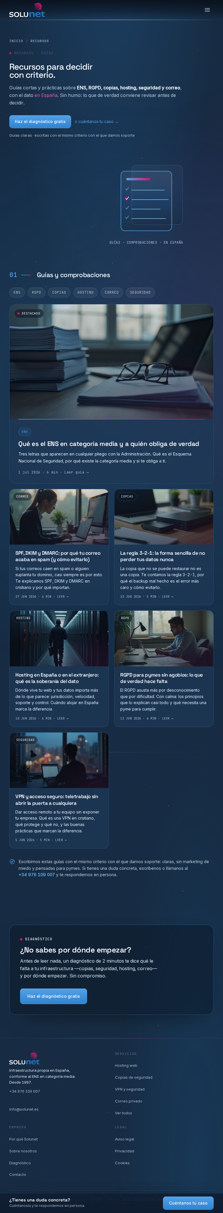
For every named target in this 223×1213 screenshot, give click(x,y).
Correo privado (128, 1101)
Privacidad (124, 1151)
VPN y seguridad (130, 1089)
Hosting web (126, 1065)
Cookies (122, 1162)
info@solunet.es (24, 1109)
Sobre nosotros (23, 1151)
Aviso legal (124, 1139)
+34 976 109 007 (37, 874)
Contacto (17, 1174)
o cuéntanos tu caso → (97, 121)
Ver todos (123, 1113)
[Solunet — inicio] (27, 10)
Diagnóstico (20, 1162)
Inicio (16, 41)
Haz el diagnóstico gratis (40, 121)
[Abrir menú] (207, 9)
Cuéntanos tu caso (188, 1203)
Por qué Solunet (23, 1139)
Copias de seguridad (133, 1077)
